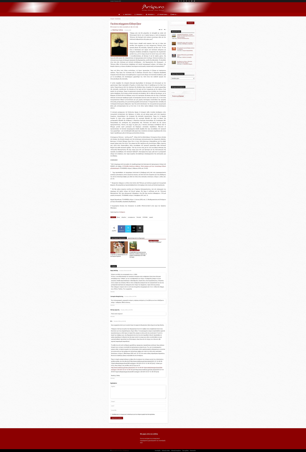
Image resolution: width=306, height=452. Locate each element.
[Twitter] (189, 1)
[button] (179, 1)
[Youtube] (194, 1)
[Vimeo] (192, 1)
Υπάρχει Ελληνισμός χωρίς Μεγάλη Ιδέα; (185, 55)
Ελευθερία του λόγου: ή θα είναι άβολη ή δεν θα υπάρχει (184, 62)
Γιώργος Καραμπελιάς (187, 50)
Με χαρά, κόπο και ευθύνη (149, 434)
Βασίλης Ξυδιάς (118, 30)
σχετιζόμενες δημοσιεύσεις (118, 238)
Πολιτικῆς (139, 217)
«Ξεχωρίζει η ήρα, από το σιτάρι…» (185, 42)
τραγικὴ (151, 217)
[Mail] (184, 1)
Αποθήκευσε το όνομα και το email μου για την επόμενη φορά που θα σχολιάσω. (133, 414)
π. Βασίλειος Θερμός (187, 64)
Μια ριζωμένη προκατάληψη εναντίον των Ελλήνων (185, 48)
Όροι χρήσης (185, 450)
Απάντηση (112, 291)
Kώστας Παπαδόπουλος (183, 38)
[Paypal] (186, 1)
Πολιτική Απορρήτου (176, 450)
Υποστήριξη (157, 450)
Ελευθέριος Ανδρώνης (187, 44)
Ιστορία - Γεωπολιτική (115, 18)
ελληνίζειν (124, 217)
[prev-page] (111, 260)
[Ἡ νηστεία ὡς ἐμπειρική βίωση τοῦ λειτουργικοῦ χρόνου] (119, 247)
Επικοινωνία (193, 450)
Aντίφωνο (122, 212)
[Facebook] (181, 1)
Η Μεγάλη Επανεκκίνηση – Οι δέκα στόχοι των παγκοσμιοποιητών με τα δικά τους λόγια (185, 36)
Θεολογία (113, 252)
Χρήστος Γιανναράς (186, 57)
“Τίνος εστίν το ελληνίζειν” (155, 242)
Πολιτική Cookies (166, 450)
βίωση (118, 217)
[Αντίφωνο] (153, 7)
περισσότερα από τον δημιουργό (136, 238)
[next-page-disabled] (114, 260)
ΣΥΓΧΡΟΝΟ (145, 217)
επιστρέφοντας (131, 217)
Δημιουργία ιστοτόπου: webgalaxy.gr (120, 450)
